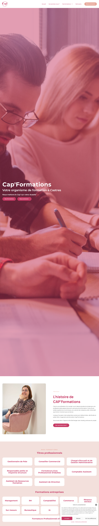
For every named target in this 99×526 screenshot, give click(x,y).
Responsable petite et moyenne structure (17, 472)
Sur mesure (11, 510)
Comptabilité (49, 501)
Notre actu (78, 4)
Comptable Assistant (81, 472)
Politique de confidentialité (81, 521)
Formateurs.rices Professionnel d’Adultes (49, 472)
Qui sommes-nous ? (54, 4)
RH (30, 501)
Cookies (72, 521)
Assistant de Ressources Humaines (17, 482)
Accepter (66, 518)
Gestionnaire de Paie (17, 461)
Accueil (44, 4)
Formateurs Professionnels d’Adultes (49, 519)
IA (50, 510)
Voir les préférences (90, 518)
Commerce (68, 501)
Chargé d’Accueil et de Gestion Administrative (82, 461)
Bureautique (30, 510)
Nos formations (66, 4)
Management (11, 501)
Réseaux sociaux (88, 501)
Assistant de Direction (49, 482)
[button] (96, 505)
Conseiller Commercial (49, 461)
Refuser (78, 518)
